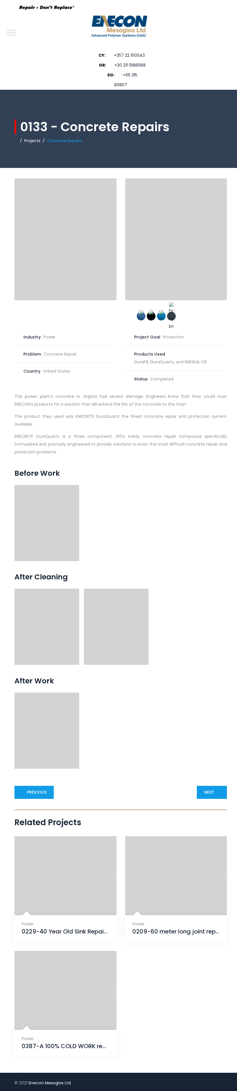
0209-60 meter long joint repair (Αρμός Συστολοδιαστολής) (176, 931)
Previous (37, 792)
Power (28, 924)
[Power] (58, 900)
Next (209, 792)
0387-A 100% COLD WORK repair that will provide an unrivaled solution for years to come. (65, 1046)
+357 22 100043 (129, 55)
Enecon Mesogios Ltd (50, 1083)
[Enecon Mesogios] (117, 32)
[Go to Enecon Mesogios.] (16, 141)
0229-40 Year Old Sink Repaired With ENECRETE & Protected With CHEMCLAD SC (65, 931)
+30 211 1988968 (130, 65)
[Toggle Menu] (11, 32)
